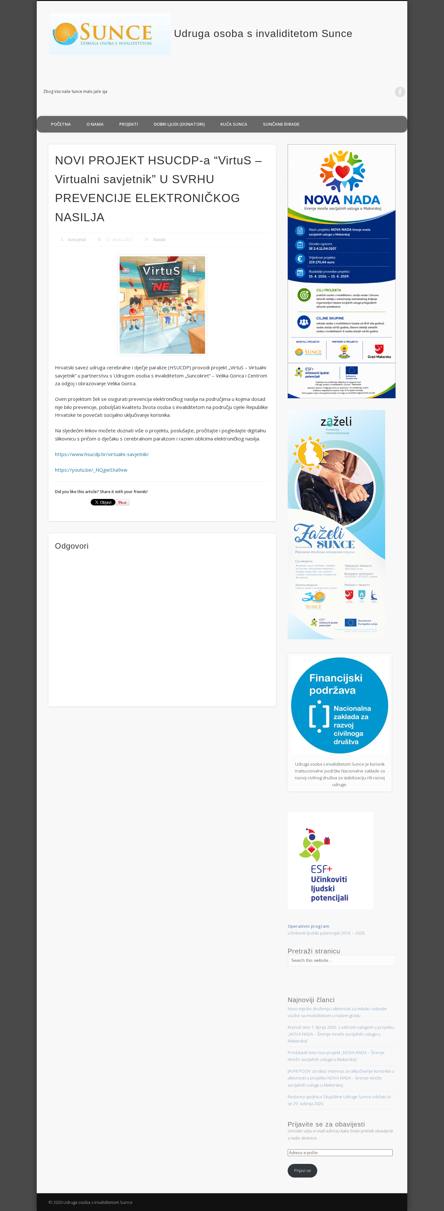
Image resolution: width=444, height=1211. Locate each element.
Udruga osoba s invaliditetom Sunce (263, 33)
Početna (61, 124)
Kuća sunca (233, 124)
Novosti (159, 239)
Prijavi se (302, 1170)
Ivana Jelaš (77, 239)
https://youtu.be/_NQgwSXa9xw (91, 469)
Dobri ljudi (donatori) (179, 124)
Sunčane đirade (281, 124)
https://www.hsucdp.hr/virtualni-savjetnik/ (102, 454)
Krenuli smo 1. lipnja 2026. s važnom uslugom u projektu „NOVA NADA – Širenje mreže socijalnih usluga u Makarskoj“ (341, 1034)
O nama (95, 124)
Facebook (400, 92)
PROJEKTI (128, 124)
